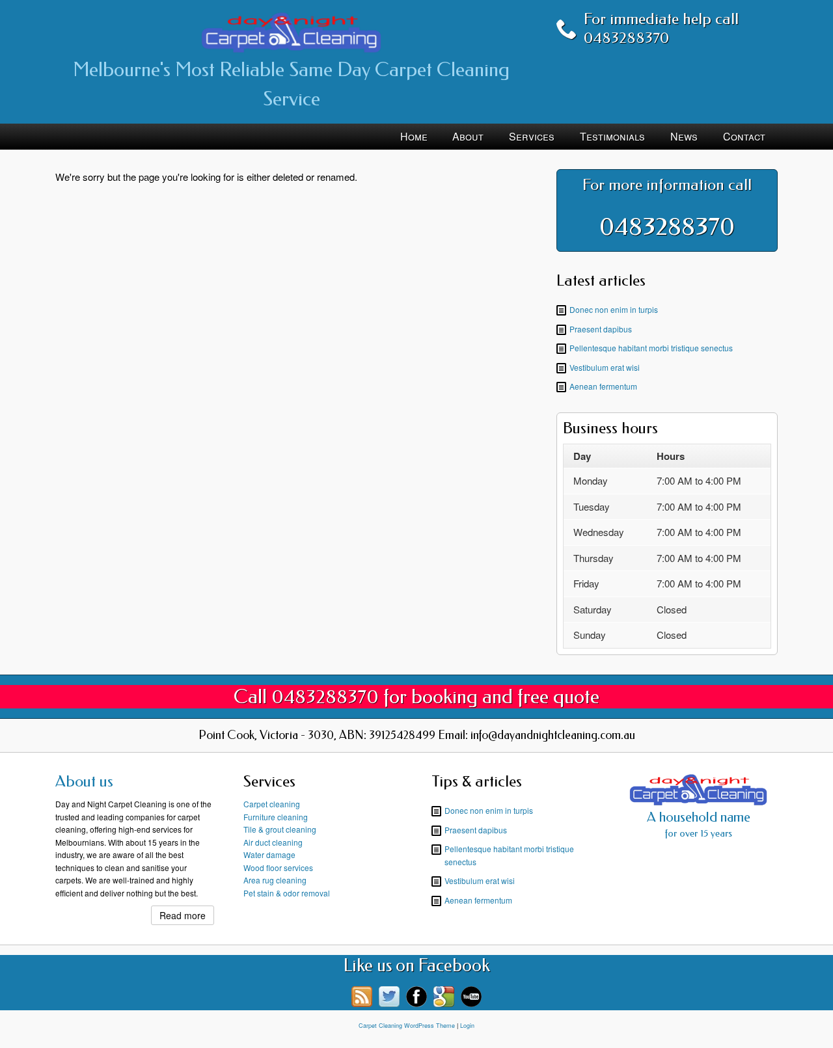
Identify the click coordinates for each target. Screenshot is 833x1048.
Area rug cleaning (275, 879)
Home (414, 136)
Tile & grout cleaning (279, 829)
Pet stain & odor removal (286, 892)
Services (531, 136)
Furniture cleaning (275, 816)
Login (467, 1025)
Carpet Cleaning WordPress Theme (407, 1025)
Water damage (269, 854)
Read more (182, 915)
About (468, 136)
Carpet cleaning (271, 803)
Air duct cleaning (273, 842)
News (684, 136)
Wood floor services (278, 867)
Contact (744, 136)
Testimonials (612, 136)
